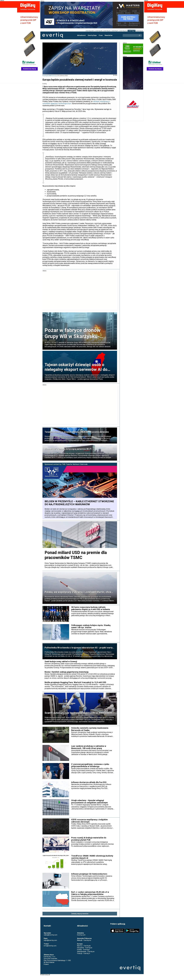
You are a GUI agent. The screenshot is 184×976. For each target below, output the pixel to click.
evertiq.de (98, 31)
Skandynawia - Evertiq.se (85, 951)
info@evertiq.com (50, 946)
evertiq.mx (123, 31)
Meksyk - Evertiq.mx (84, 940)
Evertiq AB (52, 35)
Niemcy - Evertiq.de (84, 946)
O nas (101, 35)
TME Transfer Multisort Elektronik (75, 464)
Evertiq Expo (92, 35)
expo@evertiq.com (50, 940)
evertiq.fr (115, 31)
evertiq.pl (131, 31)
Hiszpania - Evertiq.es (84, 948)
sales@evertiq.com (50, 935)
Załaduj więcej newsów (79, 914)
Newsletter (109, 35)
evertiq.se (139, 31)
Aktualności (81, 35)
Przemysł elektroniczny (49, 75)
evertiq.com (90, 31)
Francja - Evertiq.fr (83, 953)
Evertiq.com (81, 935)
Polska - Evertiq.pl (83, 950)
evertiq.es (107, 31)
